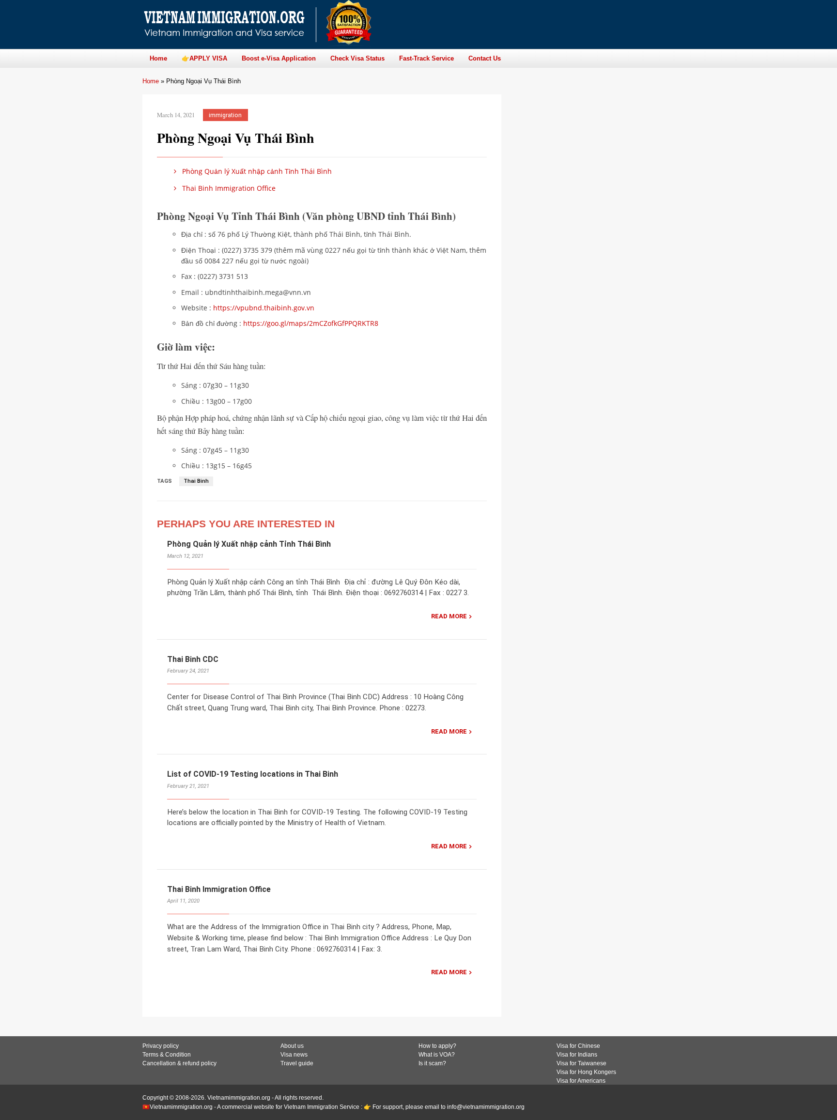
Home (150, 81)
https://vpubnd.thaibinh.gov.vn (263, 307)
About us (292, 1046)
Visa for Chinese (578, 1046)
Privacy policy (160, 1046)
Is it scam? (432, 1063)
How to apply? (437, 1046)
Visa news (294, 1054)
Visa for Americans (581, 1080)
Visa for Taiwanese (581, 1063)
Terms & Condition (166, 1054)
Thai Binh (196, 481)
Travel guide (296, 1063)
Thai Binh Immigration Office (228, 188)
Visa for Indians (577, 1054)
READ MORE (449, 616)
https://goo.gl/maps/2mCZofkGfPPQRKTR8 (310, 323)
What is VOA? (436, 1054)
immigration (225, 115)
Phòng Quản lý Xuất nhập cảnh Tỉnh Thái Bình (257, 171)
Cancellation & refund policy (179, 1063)
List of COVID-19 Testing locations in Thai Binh (252, 774)
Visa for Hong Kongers (586, 1072)
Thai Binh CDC (192, 659)
